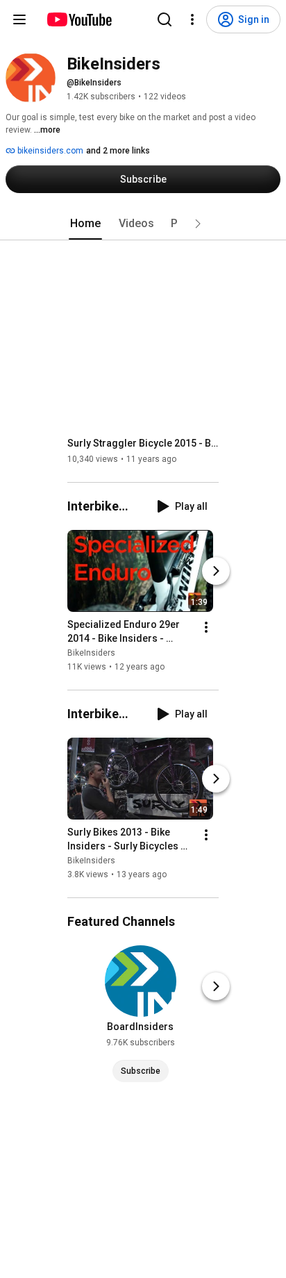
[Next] (216, 571)
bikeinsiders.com (49, 151)
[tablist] (143, 223)
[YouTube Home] (78, 19)
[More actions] (206, 627)
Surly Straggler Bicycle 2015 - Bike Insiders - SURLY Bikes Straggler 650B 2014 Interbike (143, 443)
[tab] (85, 223)
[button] (197, 223)
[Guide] (19, 19)
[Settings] (192, 19)
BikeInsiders (91, 653)
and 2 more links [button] (118, 151)
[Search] (164, 19)
